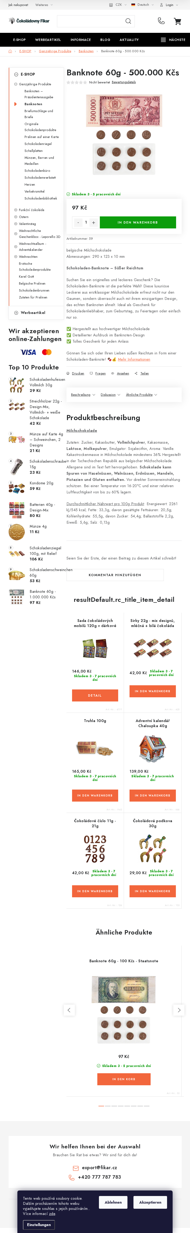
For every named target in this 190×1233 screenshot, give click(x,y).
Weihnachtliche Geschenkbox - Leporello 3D (40, 233)
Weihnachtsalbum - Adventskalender (32, 246)
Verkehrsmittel (35, 191)
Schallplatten (34, 150)
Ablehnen (113, 1202)
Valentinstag (27, 223)
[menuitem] (19, 40)
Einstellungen (39, 1224)
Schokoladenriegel (38, 143)
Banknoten (33, 104)
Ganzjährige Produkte (35, 84)
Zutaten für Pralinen (33, 297)
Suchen (128, 21)
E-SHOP (28, 74)
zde (52, 1213)
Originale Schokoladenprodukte (40, 127)
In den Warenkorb (138, 222)
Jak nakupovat (18, 5)
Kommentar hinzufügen (115, 575)
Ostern (24, 217)
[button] (95, 695)
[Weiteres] (173, 40)
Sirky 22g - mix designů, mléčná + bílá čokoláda (152, 623)
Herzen (30, 184)
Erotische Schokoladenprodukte (35, 266)
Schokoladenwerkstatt (40, 177)
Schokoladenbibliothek (41, 198)
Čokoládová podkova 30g (152, 823)
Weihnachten (28, 256)
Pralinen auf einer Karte (42, 137)
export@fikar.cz (99, 1167)
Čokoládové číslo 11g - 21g (95, 823)
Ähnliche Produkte (139, 394)
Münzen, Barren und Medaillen (39, 160)
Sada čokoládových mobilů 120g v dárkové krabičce (95, 623)
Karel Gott (26, 276)
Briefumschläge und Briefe (39, 114)
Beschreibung (81, 394)
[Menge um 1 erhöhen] (93, 222)
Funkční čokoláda (31, 210)
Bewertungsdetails (124, 82)
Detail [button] (95, 695)
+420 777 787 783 (162, 21)
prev (69, 1010)
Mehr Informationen (134, 359)
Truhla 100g (95, 720)
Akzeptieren (150, 1202)
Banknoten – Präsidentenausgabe (39, 94)
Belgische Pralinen (32, 283)
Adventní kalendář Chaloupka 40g (153, 723)
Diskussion (108, 394)
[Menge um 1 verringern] (78, 222)
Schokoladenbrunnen (34, 290)
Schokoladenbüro (37, 170)
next (178, 1010)
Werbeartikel (33, 312)
